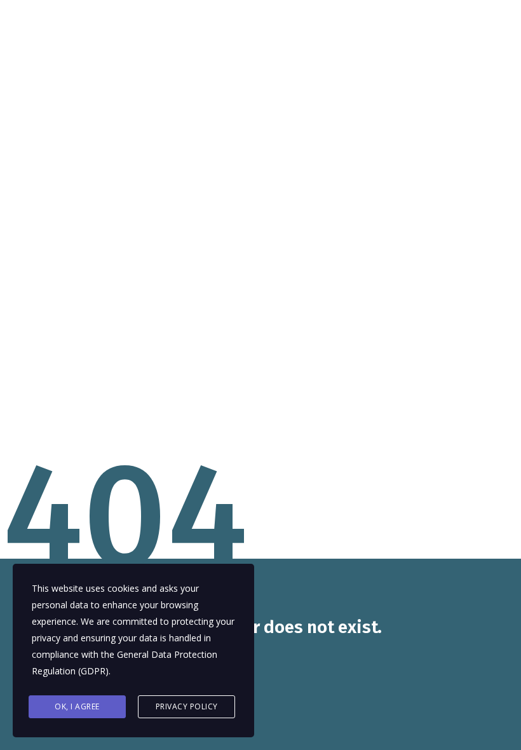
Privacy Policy (187, 706)
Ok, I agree (77, 706)
